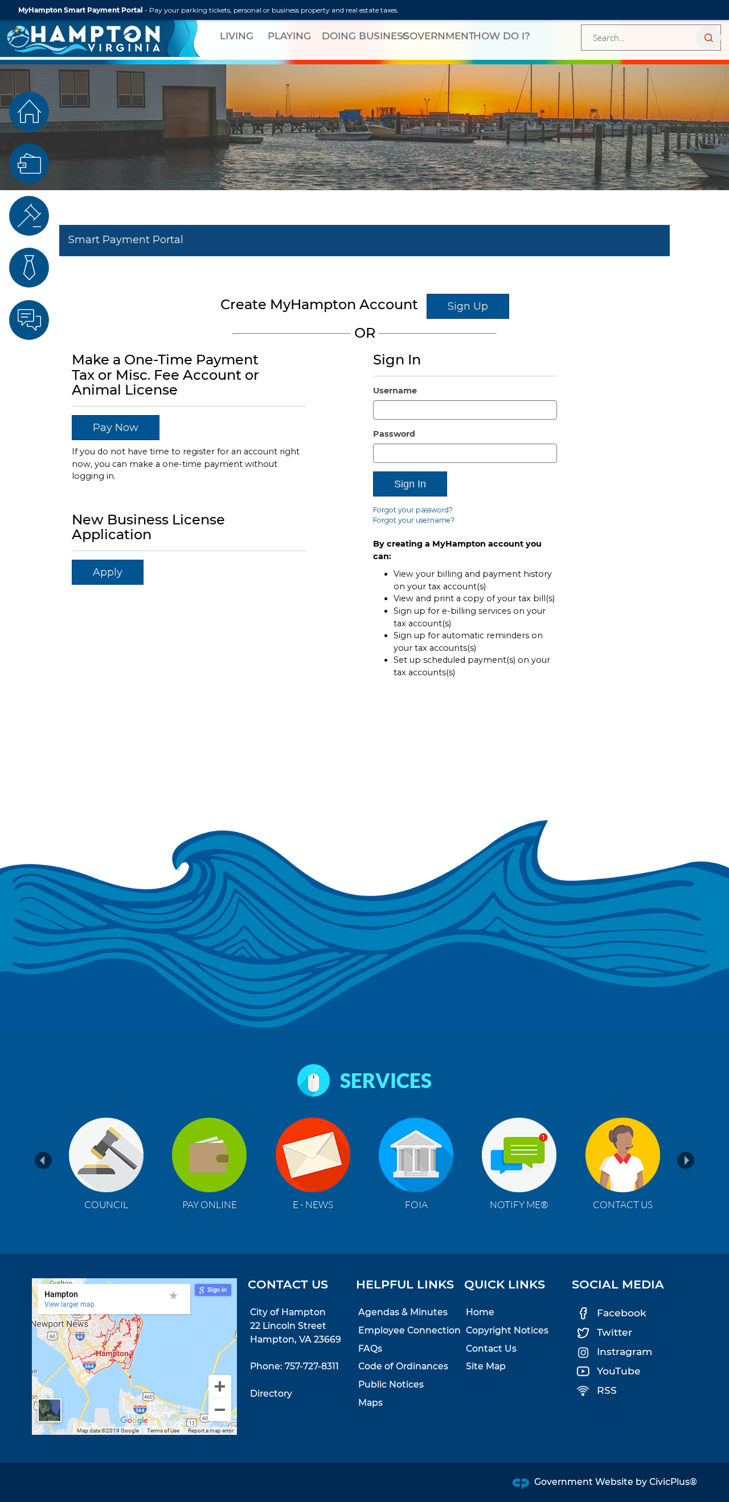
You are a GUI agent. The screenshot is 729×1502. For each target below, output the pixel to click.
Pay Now (115, 427)
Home (480, 1312)
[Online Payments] (29, 163)
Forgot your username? (413, 520)
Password (394, 434)
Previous (38, 1112)
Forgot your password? (413, 510)
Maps (370, 1402)
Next (685, 1168)
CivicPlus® (673, 1481)
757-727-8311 (312, 1366)
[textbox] (651, 37)
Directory (271, 1393)
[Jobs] (29, 268)
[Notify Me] (29, 320)
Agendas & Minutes (403, 1312)
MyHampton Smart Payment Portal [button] (80, 10)
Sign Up (468, 306)
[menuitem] (236, 36)
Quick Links (504, 1284)
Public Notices (391, 1384)
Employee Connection (409, 1330)
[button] (708, 37)
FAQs (370, 1348)
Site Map (486, 1366)
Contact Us (491, 1348)
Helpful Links (405, 1284)
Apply (107, 572)
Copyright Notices (507, 1330)
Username (395, 390)
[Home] (29, 112)
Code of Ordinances (403, 1366)
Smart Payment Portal (125, 239)
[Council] (29, 216)
